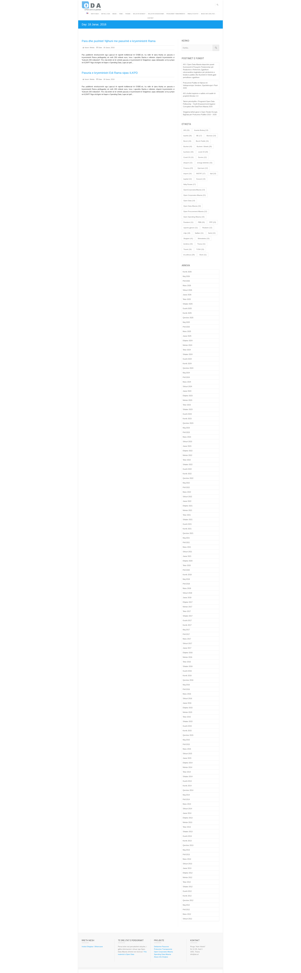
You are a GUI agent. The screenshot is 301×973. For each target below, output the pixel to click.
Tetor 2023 (187, 405)
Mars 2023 (187, 437)
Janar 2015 (187, 758)
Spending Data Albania (162, 954)
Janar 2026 (187, 295)
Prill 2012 (186, 910)
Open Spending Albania (193, 217)
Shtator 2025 (187, 304)
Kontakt (151, 18)
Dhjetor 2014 (187, 763)
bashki (187, 136)
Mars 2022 (187, 492)
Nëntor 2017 (187, 607)
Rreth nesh (95, 14)
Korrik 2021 (187, 529)
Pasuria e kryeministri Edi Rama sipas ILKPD (110, 72)
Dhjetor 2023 (187, 396)
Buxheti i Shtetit (204, 146)
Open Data (189, 201)
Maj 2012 (186, 905)
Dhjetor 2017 (187, 602)
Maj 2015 (186, 740)
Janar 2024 (187, 391)
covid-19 (203, 152)
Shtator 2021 (187, 520)
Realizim (207, 228)
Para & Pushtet (193, 14)
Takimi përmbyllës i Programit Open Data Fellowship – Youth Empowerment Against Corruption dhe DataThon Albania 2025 (199, 104)
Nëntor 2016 (187, 657)
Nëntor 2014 (187, 767)
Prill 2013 (186, 854)
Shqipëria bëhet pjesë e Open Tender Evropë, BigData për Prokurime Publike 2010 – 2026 (200, 113)
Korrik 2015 (187, 731)
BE (199, 136)
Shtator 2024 (187, 354)
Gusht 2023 (187, 414)
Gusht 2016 (187, 671)
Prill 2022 (186, 487)
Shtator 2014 (187, 776)
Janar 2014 (187, 813)
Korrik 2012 (187, 896)
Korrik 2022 (187, 474)
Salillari (199, 233)
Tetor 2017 (187, 611)
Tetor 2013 (187, 827)
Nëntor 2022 (187, 455)
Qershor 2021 (188, 533)
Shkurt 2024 (187, 386)
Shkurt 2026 (187, 290)
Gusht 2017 (187, 620)
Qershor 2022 (188, 478)
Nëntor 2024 (187, 345)
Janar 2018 (187, 598)
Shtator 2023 (187, 409)
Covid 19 (188, 157)
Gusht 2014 (187, 781)
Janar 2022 (187, 501)
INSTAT (200, 173)
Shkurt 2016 (187, 698)
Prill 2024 (186, 377)
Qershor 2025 (188, 318)
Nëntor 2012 (187, 877)
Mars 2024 (187, 382)
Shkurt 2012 (187, 919)
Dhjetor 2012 (187, 873)
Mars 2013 (187, 859)
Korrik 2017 (187, 625)
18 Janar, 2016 (109, 47)
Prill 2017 (186, 634)
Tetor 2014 (187, 772)
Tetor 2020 (187, 565)
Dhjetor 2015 (187, 708)
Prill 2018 (186, 584)
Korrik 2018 (187, 575)
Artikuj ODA (105, 14)
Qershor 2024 (188, 368)
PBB (201, 222)
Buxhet (187, 146)
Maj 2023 (186, 428)
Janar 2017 (187, 648)
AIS (186, 130)
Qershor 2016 (188, 680)
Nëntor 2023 (187, 400)
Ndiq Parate (189, 184)
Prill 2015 (186, 744)
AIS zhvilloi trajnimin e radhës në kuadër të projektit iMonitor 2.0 (199, 94)
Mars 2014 (187, 804)
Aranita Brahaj (201, 130)
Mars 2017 (187, 639)
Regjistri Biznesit (139, 14)
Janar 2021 (187, 556)
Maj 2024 (186, 373)
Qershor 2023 (188, 423)
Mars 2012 (187, 914)
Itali (213, 173)
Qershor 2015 (188, 735)
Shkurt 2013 (187, 864)
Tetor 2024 (187, 350)
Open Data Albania (192, 206)
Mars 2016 (187, 694)
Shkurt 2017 (187, 643)
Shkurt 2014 (187, 809)
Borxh (187, 141)
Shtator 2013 (187, 832)
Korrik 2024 (187, 363)
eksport (187, 163)
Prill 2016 (186, 689)
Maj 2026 (186, 276)
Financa (188, 168)
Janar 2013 (187, 868)
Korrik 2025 (187, 313)
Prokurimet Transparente (175, 14)
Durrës (202, 157)
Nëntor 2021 (187, 510)
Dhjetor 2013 (187, 818)
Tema (121, 14)
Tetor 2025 (187, 299)
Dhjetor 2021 (187, 506)
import (187, 173)
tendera (188, 244)
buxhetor (188, 152)
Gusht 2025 (187, 308)
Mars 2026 (187, 285)
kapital (187, 179)
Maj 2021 (186, 538)
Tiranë (187, 249)
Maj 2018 (186, 579)
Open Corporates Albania (194, 195)
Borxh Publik (202, 141)
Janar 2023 (187, 446)
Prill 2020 (186, 570)
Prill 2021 (186, 542)
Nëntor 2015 (187, 712)
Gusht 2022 (187, 469)
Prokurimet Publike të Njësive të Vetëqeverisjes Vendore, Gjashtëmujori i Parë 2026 (200, 85)
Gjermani (203, 168)
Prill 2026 (186, 281)
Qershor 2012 (188, 900)
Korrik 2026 (187, 272)
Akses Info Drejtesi (208, 14)
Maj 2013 (186, 850)
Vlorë (203, 255)
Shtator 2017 (187, 616)
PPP (212, 222)
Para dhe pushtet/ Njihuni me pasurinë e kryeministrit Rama (118, 41)
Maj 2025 (186, 322)
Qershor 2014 (188, 790)
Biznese (211, 136)
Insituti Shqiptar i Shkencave (92, 946)
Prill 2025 (186, 327)
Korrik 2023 (187, 419)
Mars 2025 (187, 331)
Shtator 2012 (187, 887)
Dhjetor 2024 (187, 341)
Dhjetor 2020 (187, 561)
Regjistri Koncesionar (156, 14)
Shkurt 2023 (187, 441)
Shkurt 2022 (187, 497)
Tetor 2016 (187, 662)
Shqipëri (188, 238)
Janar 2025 (187, 336)
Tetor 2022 (187, 460)
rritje (186, 233)
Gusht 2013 (187, 836)
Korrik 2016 (187, 676)
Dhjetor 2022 (187, 451)
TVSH (200, 249)
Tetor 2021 (187, 515)
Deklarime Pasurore (161, 946)
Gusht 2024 (187, 359)
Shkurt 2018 (187, 593)
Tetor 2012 (187, 882)
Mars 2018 (187, 588)
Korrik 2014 (187, 786)
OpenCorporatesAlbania (194, 190)
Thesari (127, 14)
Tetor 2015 (187, 717)
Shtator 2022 (187, 464)
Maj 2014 (186, 795)
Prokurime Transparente (163, 949)
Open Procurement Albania (195, 211)
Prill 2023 (186, 432)
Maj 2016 (186, 685)
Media (114, 14)
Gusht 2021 (187, 524)
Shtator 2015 (187, 721)
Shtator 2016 (187, 666)
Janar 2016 (187, 703)
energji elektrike (204, 163)
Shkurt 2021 (187, 552)
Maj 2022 (186, 483)
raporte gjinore (190, 228)
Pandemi (188, 222)
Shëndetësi (204, 238)
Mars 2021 (187, 547)
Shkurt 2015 (187, 754)
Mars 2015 (187, 749)
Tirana (201, 244)
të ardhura (189, 255)
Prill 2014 (186, 799)
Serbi (212, 233)
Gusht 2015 (187, 726)
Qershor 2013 (188, 845)
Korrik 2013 (187, 841)
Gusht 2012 (187, 891)
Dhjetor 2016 (187, 653)
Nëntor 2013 (187, 822)
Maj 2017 (186, 630)
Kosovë (200, 179)
